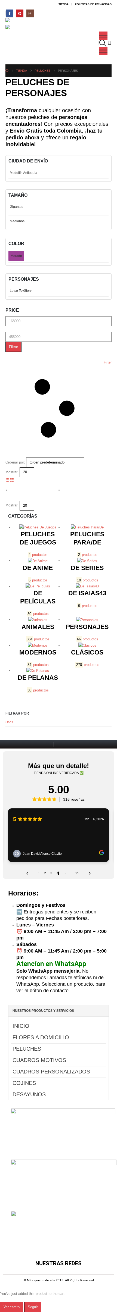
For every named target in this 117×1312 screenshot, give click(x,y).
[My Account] (109, 43)
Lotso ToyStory (21, 291)
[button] (102, 43)
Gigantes (16, 207)
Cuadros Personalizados (51, 1072)
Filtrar (13, 347)
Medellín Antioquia (23, 173)
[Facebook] (9, 13)
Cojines (24, 1083)
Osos (9, 722)
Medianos (17, 221)
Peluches (27, 1049)
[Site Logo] (17, 21)
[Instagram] (30, 13)
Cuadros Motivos (39, 1060)
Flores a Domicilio (41, 1037)
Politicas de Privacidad (93, 4)
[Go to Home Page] (6, 71)
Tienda (64, 4)
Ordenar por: (15, 462)
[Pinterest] (19, 13)
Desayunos (29, 1094)
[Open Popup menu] (103, 36)
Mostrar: (12, 472)
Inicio (21, 1026)
